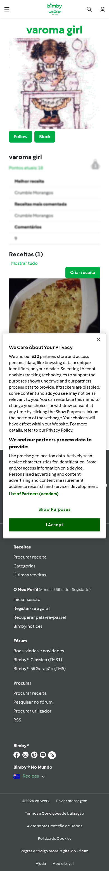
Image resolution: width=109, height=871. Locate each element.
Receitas (22, 547)
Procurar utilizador (32, 711)
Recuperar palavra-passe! (39, 617)
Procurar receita (30, 557)
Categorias (24, 566)
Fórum (20, 640)
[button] (6, 9)
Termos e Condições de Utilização (54, 813)
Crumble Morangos (34, 192)
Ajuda (41, 863)
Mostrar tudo (24, 263)
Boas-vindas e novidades (38, 650)
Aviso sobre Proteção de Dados (54, 826)
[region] (54, 435)
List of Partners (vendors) (34, 493)
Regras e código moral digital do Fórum (54, 851)
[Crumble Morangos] (54, 316)
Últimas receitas (29, 575)
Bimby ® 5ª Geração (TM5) (39, 668)
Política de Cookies (54, 838)
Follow (20, 136)
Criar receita (82, 272)
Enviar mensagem (71, 800)
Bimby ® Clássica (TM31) (37, 659)
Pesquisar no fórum (33, 702)
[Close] (98, 339)
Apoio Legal (63, 863)
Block (44, 136)
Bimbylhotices (27, 626)
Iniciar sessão (27, 599)
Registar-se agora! (31, 608)
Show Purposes (55, 509)
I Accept (54, 524)
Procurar (22, 683)
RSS (17, 720)
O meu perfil (52, 589)
